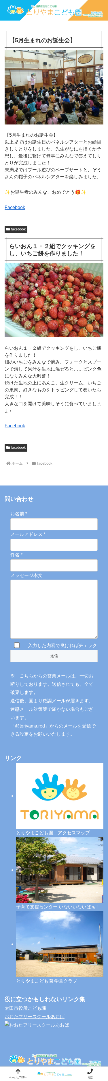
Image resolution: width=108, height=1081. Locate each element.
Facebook (15, 207)
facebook (18, 229)
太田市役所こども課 (25, 1008)
